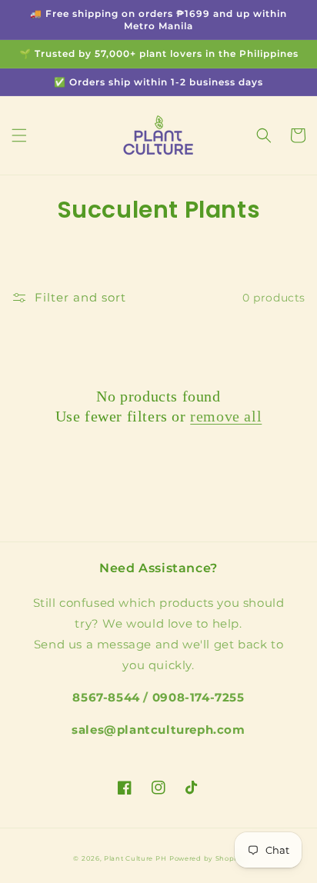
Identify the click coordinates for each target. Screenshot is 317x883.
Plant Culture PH (135, 858)
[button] (19, 135)
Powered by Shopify (206, 858)
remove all (226, 416)
